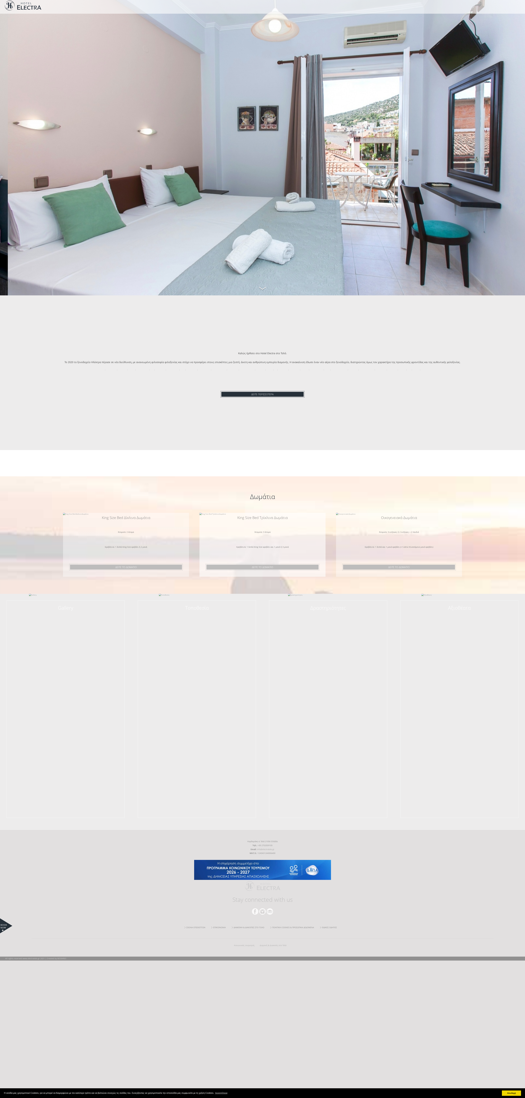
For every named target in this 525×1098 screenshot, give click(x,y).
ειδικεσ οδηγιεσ (329, 927)
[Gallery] (66, 606)
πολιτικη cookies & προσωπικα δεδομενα (293, 927)
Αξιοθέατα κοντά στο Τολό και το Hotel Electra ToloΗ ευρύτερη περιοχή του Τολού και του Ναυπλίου (459, 611)
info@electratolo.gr (265, 849)
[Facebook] (255, 911)
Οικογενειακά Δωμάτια (399, 517)
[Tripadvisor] (269, 911)
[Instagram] (262, 911)
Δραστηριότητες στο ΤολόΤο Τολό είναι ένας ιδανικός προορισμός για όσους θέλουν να (328, 611)
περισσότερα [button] (221, 1093)
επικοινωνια (219, 927)
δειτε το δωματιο (126, 567)
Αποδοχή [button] (511, 1093)
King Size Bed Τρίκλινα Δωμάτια (262, 517)
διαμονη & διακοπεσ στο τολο (249, 927)
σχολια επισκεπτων (195, 927)
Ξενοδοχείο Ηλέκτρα (44, 5)
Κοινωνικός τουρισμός (244, 945)
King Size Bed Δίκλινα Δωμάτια (126, 517)
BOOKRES (61, 958)
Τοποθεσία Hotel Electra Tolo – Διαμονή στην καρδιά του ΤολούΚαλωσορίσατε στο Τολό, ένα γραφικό (197, 611)
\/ (262, 287)
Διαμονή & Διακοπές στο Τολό (273, 945)
